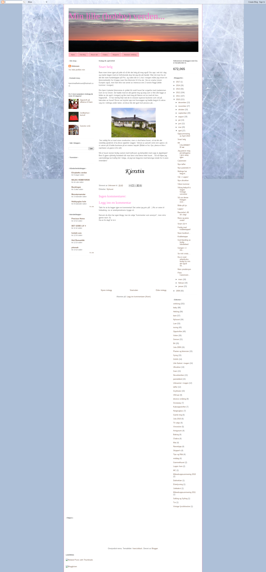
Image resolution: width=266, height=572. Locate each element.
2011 (178, 96)
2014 (178, 85)
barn (175, 316)
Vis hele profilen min (77, 70)
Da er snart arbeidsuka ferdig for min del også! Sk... (184, 261)
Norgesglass (178, 411)
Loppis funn (177, 466)
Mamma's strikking (130, 54)
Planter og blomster (181, 351)
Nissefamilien (178, 375)
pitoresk (74, 247)
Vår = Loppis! (183, 177)
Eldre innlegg (161, 290)
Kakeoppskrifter (179, 407)
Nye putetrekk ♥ (184, 168)
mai (180, 127)
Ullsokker (177, 367)
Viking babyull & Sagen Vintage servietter (184, 191)
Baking (176, 435)
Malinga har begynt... (182, 172)
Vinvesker (177, 427)
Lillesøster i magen (180, 383)
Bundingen (76, 187)
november (182, 106)
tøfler (175, 387)
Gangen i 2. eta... (182, 249)
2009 (178, 291)
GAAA (175, 359)
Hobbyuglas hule (78, 202)
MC (174, 470)
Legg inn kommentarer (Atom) (139, 297)
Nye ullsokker (183, 180)
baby (175, 308)
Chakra (105, 54)
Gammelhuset (178, 462)
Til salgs (176, 423)
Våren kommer (183, 184)
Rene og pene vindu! (183, 219)
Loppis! (180, 209)
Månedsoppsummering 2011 (184, 492)
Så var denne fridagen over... (183, 199)
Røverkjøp (177, 446)
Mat (174, 443)
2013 (178, 89)
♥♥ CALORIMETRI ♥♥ (184, 145)
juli (179, 120)
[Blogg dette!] (132, 185)
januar (181, 286)
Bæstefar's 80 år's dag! (183, 213)
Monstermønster (78, 194)
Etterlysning (178, 484)
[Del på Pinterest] (140, 185)
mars (180, 279)
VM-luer (176, 395)
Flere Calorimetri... (184, 274)
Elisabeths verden (79, 173)
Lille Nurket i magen (181, 363)
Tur (174, 502)
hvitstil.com (76, 233)
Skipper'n (116, 54)
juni (180, 124)
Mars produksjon (184, 269)
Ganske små (85, 126)
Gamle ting (177, 415)
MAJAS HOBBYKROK (80, 180)
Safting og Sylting (180, 498)
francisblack (137, 548)
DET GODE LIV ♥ (78, 226)
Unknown (75, 66)
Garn (175, 371)
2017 (178, 82)
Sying (175, 355)
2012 (178, 92)
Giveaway (177, 403)
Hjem (73, 54)
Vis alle (91, 206)
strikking (176, 304)
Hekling (176, 312)
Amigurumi (177, 431)
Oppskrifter (177, 331)
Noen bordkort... (184, 233)
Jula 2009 (177, 347)
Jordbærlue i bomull (85, 114)
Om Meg (83, 54)
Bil (174, 343)
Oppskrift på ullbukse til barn (86, 101)
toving (175, 327)
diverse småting (179, 399)
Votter (175, 335)
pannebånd (177, 379)
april (180, 131)
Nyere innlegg (106, 290)
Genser (176, 339)
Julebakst (177, 488)
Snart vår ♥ (182, 224)
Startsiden (134, 290)
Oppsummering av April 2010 (184, 135)
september (182, 113)
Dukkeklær (177, 480)
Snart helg (182, 139)
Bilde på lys (182, 205)
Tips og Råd (178, 454)
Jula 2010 (177, 419)
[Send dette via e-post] (130, 185)
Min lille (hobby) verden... (117, 16)
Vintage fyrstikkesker (181, 506)
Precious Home (78, 219)
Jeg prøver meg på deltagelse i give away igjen (184, 154)
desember (182, 102)
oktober (181, 110)
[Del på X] (135, 185)
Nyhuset (110, 189)
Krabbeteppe (183, 236)
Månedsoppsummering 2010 (184, 474)
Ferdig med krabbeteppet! (184, 228)
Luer (175, 323)
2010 (178, 99)
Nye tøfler (182, 164)
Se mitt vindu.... (184, 254)
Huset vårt (94, 54)
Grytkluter (177, 391)
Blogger (155, 548)
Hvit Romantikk (78, 240)
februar (181, 283)
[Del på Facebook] (138, 185)
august (181, 117)
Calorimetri (182, 161)
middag (176, 458)
